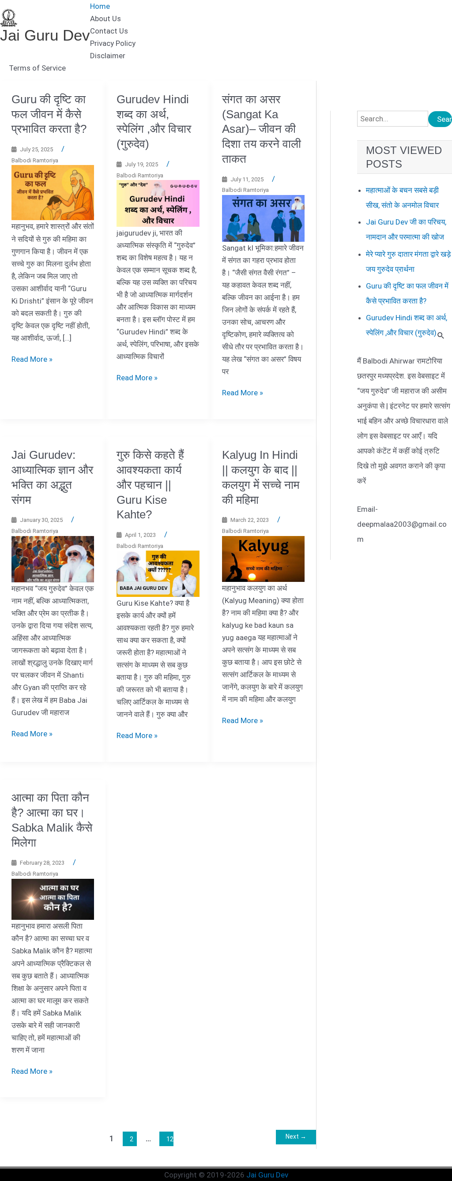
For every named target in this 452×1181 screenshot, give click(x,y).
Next (296, 1136)
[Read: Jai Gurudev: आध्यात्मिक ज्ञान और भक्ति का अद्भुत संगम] (52, 558)
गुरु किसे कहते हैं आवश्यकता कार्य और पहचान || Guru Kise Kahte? (150, 484)
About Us (105, 18)
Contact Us (109, 30)
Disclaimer (107, 55)
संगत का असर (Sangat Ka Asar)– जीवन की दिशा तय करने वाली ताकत (261, 129)
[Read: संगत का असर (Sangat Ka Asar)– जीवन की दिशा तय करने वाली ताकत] (263, 217)
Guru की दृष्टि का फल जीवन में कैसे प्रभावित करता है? (49, 114)
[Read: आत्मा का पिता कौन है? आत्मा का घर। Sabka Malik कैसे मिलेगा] (52, 898)
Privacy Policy (113, 43)
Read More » (32, 359)
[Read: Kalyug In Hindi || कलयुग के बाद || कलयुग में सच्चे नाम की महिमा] (263, 558)
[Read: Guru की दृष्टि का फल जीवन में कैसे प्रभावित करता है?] (52, 191)
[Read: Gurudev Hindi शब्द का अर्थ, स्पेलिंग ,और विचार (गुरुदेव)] (158, 202)
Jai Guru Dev (45, 35)
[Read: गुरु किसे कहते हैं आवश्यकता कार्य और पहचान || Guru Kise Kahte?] (158, 573)
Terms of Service (37, 68)
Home (100, 6)
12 (169, 1139)
